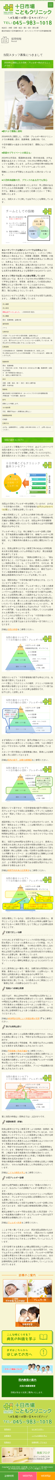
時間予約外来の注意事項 (18, 870)
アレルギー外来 (14, 1222)
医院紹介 (7, 1429)
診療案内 (7, 1436)
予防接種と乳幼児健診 (17, 1051)
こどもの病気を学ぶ (16, 1172)
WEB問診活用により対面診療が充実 (24, 1018)
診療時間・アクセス (39, 1442)
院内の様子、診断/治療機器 (20, 760)
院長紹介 (7, 1442)
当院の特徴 (12, 629)
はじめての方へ (38, 1429)
